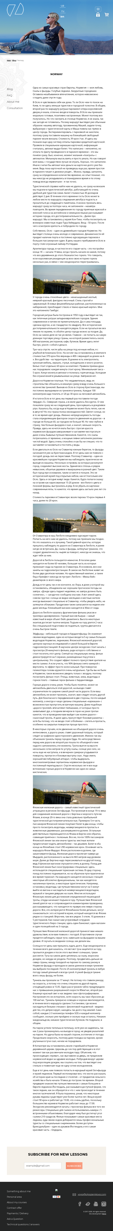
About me (13, 101)
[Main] (15, 9)
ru (62, 11)
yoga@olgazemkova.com (92, 1194)
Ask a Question (15, 1219)
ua (62, 5)
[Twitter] (86, 1203)
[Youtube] (94, 1203)
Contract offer (14, 1208)
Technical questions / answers (23, 1224)
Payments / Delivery (17, 1213)
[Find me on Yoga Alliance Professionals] (56, 1190)
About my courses (17, 1202)
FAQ (9, 95)
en (62, 16)
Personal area (14, 1197)
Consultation (15, 108)
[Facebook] (78, 1203)
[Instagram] (102, 1203)
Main (9, 60)
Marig (104, 1214)
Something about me (19, 1191)
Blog (14, 60)
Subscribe (74, 1166)
